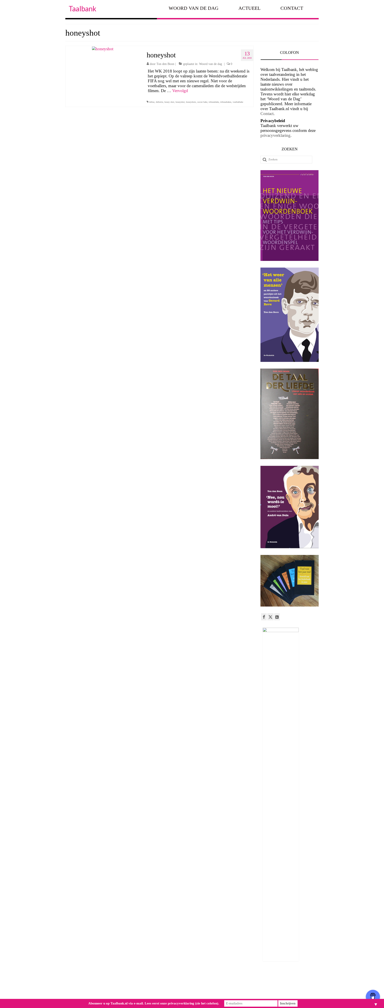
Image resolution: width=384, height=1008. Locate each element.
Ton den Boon (165, 64)
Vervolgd (180, 90)
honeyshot (180, 102)
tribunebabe (214, 102)
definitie (159, 102)
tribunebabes (225, 102)
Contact (267, 113)
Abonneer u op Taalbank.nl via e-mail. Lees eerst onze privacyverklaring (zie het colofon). (153, 1003)
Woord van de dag (210, 64)
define (151, 102)
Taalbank (82, 8)
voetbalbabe (238, 102)
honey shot (169, 102)
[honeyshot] (102, 48)
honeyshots (191, 102)
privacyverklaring (275, 135)
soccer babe (202, 102)
